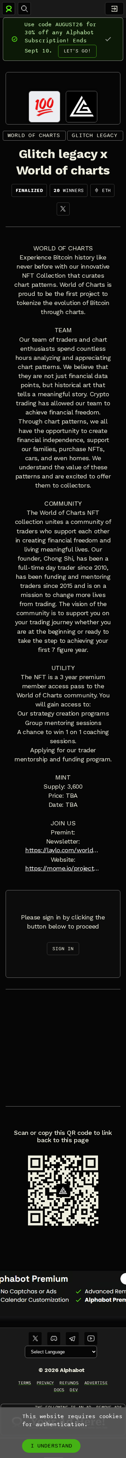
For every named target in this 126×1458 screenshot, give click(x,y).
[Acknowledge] (108, 39)
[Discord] (53, 1338)
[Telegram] (72, 1338)
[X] (63, 208)
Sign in (63, 949)
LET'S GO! (77, 51)
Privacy (45, 1382)
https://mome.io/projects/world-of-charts (63, 868)
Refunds (69, 1382)
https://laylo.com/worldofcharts (63, 850)
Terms (24, 1382)
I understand (51, 1445)
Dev (74, 1389)
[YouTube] (90, 1338)
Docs (59, 1389)
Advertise (96, 1382)
